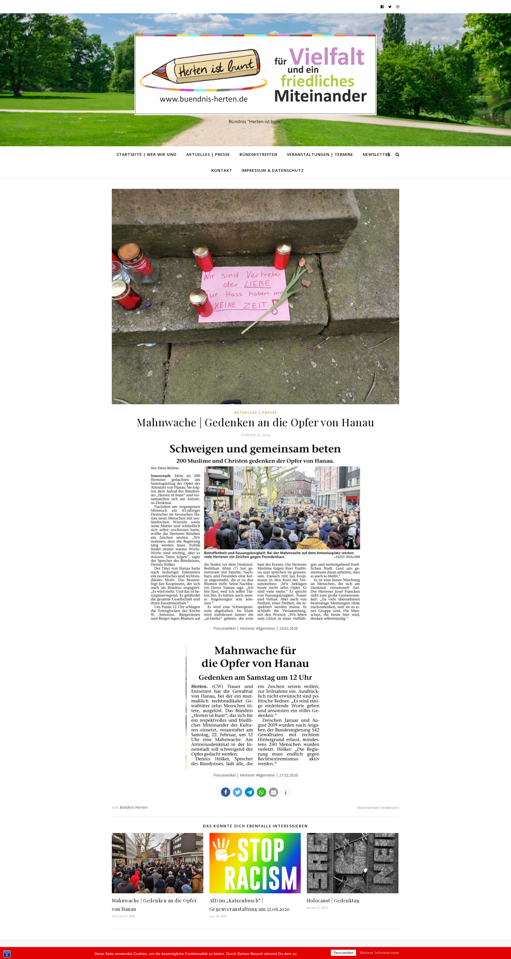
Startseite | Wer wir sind (147, 154)
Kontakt (221, 170)
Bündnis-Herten (133, 807)
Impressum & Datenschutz (273, 170)
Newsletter (376, 154)
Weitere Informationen (379, 953)
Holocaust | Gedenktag (333, 900)
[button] (225, 792)
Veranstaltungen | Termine (320, 154)
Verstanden (343, 953)
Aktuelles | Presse (208, 154)
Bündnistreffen (258, 154)
